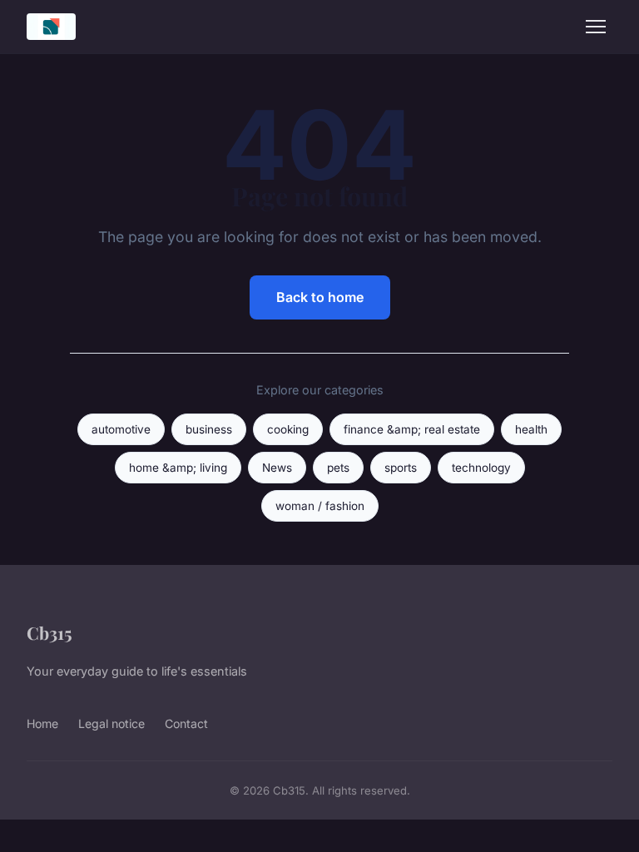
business (209, 429)
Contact (186, 723)
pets (338, 467)
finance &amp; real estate (412, 429)
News (277, 467)
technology (481, 467)
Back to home (320, 297)
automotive (121, 429)
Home (42, 723)
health (531, 429)
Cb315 (49, 632)
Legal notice (111, 723)
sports (400, 467)
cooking (288, 429)
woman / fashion (319, 506)
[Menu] (595, 26)
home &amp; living (178, 467)
